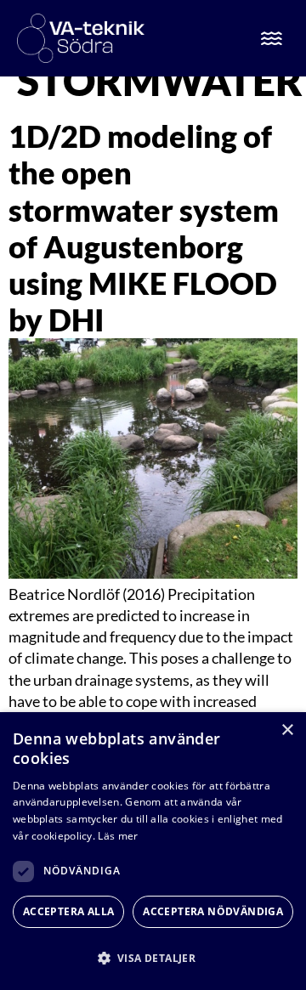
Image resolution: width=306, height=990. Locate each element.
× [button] (286, 730)
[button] (153, 958)
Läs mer (118, 836)
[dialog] (153, 851)
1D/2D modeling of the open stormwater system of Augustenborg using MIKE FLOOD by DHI (143, 227)
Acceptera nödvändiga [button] (213, 911)
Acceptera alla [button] (69, 911)
